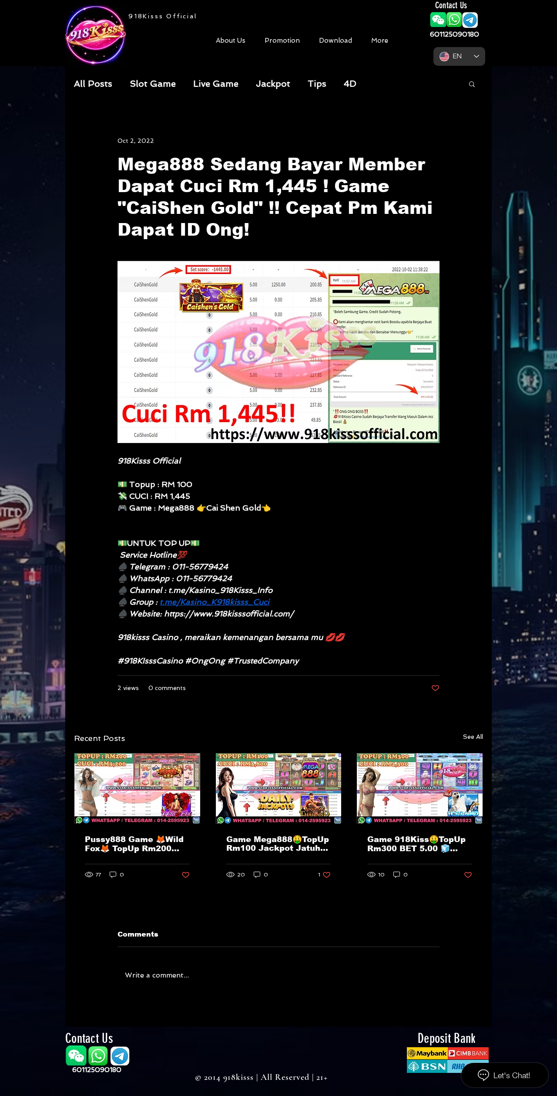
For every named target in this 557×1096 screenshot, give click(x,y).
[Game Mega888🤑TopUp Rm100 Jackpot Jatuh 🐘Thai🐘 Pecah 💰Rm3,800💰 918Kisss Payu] (279, 788)
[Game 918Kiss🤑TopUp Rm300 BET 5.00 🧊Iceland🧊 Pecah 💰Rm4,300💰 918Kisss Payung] (420, 788)
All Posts (93, 83)
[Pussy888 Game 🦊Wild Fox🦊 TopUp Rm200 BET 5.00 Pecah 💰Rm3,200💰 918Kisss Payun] (137, 788)
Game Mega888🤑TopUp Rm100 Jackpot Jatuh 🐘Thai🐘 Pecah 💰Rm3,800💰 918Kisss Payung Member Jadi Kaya (277, 843)
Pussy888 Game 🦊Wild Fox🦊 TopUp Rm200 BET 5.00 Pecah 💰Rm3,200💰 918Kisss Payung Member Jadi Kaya (134, 844)
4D (350, 83)
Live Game (215, 83)
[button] (438, 19)
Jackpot (273, 83)
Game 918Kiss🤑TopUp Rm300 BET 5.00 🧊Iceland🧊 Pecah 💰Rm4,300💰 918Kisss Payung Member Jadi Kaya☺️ (416, 844)
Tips (317, 83)
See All (473, 736)
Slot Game (153, 83)
